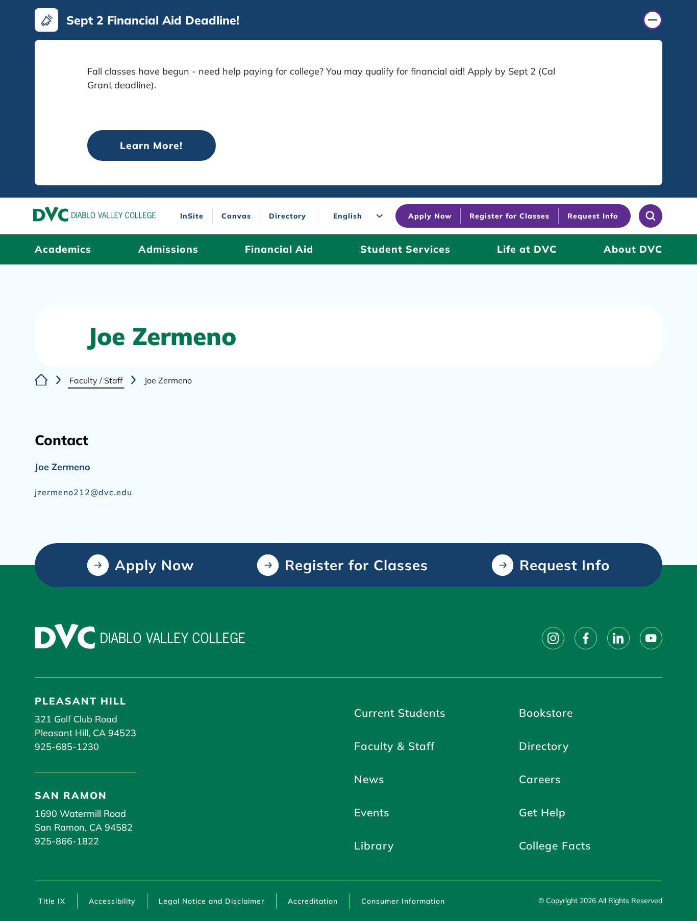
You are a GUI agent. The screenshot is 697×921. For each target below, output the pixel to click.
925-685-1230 (67, 747)
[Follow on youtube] (651, 638)
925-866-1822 (67, 841)
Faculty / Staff (95, 380)
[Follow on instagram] (553, 638)
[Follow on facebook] (586, 638)
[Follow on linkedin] (618, 638)
